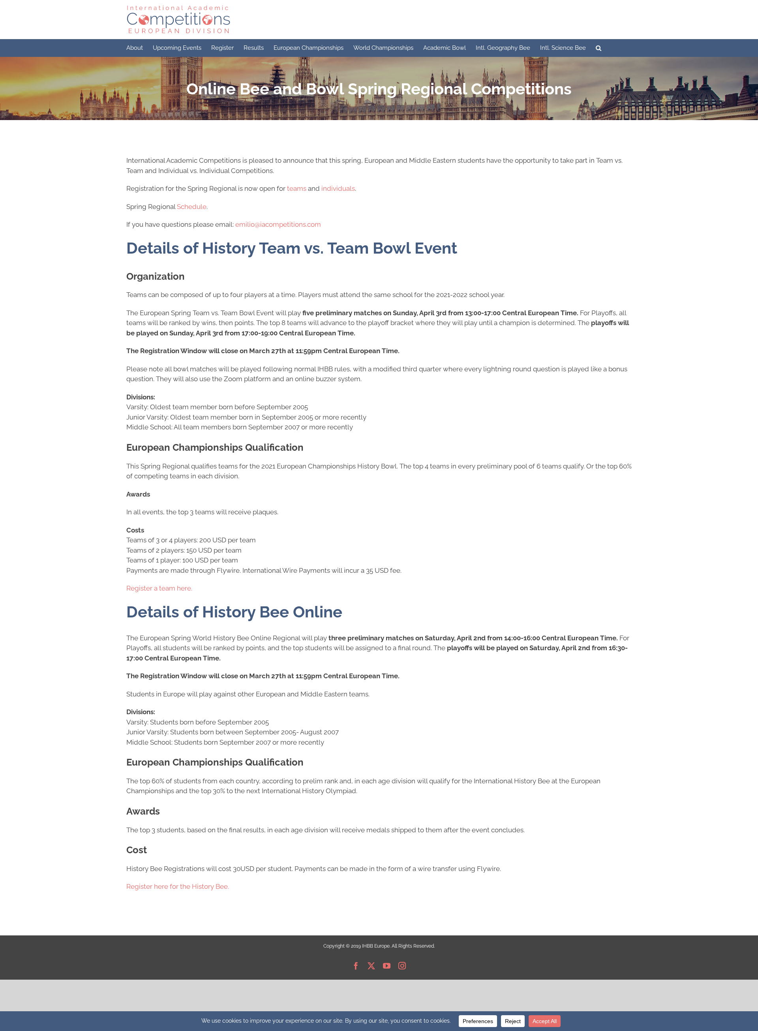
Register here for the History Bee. (177, 886)
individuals (338, 188)
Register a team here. (159, 588)
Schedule (191, 207)
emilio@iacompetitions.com (278, 224)
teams (296, 188)
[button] (598, 48)
